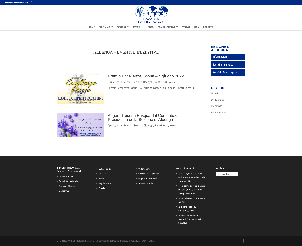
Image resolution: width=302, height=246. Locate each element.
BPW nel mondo (145, 183)
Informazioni (220, 56)
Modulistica (64, 190)
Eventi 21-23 (160, 82)
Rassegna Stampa (67, 186)
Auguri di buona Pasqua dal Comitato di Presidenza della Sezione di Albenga (143, 117)
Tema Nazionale (66, 176)
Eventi (137, 27)
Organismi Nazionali (147, 178)
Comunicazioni (166, 27)
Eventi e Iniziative (223, 64)
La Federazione (105, 168)
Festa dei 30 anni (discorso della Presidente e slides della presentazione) (191, 177)
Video (101, 178)
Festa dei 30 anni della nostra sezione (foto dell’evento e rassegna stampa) (191, 189)
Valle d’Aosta (218, 112)
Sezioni (121, 27)
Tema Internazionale (68, 181)
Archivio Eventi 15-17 (225, 72)
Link (196, 27)
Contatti (208, 27)
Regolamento (105, 183)
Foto (151, 27)
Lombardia (217, 99)
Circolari (102, 188)
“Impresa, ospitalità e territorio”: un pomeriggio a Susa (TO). (191, 219)
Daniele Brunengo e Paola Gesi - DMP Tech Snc (133, 241)
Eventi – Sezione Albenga (137, 82)
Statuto (102, 173)
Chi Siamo (104, 27)
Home (91, 27)
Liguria (215, 93)
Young (186, 27)
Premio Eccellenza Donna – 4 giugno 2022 (146, 76)
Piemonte (216, 106)
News (171, 82)
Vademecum (144, 168)
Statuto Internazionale (148, 173)
